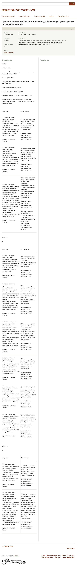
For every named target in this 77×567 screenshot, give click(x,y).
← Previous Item (7, 546)
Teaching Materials (39, 16)
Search (73, 3)
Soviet (12, 52)
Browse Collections (24, 16)
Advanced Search (70, 3)
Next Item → (71, 548)
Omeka (16, 555)
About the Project (63, 16)
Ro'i (9, 52)
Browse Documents (8, 16)
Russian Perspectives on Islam (18, 10)
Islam (5, 52)
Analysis (51, 16)
